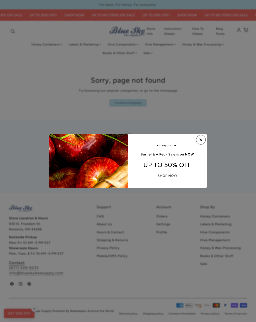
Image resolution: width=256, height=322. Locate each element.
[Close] (201, 140)
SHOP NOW (167, 176)
